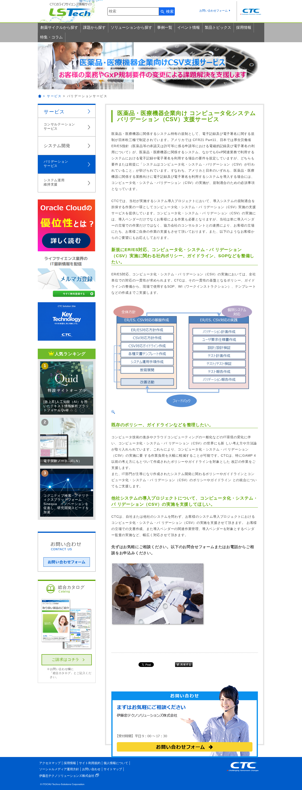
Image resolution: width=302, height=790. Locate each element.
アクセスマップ (50, 763)
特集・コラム (51, 37)
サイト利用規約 (90, 763)
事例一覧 (164, 27)
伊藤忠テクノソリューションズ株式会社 (67, 776)
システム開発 (57, 145)
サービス (54, 111)
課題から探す (94, 27)
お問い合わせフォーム (213, 10)
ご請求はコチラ (66, 660)
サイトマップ (113, 769)
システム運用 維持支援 (54, 182)
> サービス (52, 96)
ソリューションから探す (131, 27)
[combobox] (133, 11)
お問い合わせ (91, 769)
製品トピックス (218, 27)
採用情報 (243, 27)
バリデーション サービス (56, 164)
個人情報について (116, 763)
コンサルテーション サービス (59, 126)
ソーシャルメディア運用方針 (59, 769)
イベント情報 (188, 27)
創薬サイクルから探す (59, 27)
